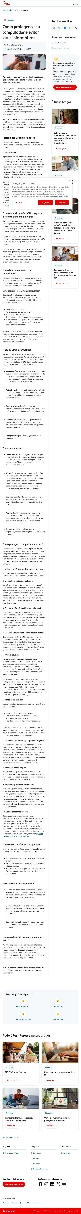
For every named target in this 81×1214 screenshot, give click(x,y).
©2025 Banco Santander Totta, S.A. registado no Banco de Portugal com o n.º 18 (54, 1211)
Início (4, 10)
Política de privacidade (11, 1203)
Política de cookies (32, 1203)
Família (36, 1158)
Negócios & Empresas (41, 1169)
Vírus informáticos (21, 10)
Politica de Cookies (61, 196)
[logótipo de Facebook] (40, 1184)
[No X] (76, 27)
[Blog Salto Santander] (6, 3)
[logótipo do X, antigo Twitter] (58, 1184)
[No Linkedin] (65, 27)
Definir (19, 203)
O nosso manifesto (12, 1153)
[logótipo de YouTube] (64, 1184)
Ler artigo (60, 148)
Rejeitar (45, 203)
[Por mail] (54, 27)
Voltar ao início (9, 1137)
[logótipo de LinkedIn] (52, 1184)
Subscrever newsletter (65, 87)
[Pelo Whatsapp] (70, 27)
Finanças (36, 1164)
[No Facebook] (59, 27)
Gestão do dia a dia (59, 43)
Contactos (66, 1153)
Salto (10, 10)
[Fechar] (69, 180)
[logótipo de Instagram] (46, 1184)
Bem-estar (37, 1153)
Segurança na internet (60, 48)
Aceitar (62, 203)
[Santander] (10, 1211)
